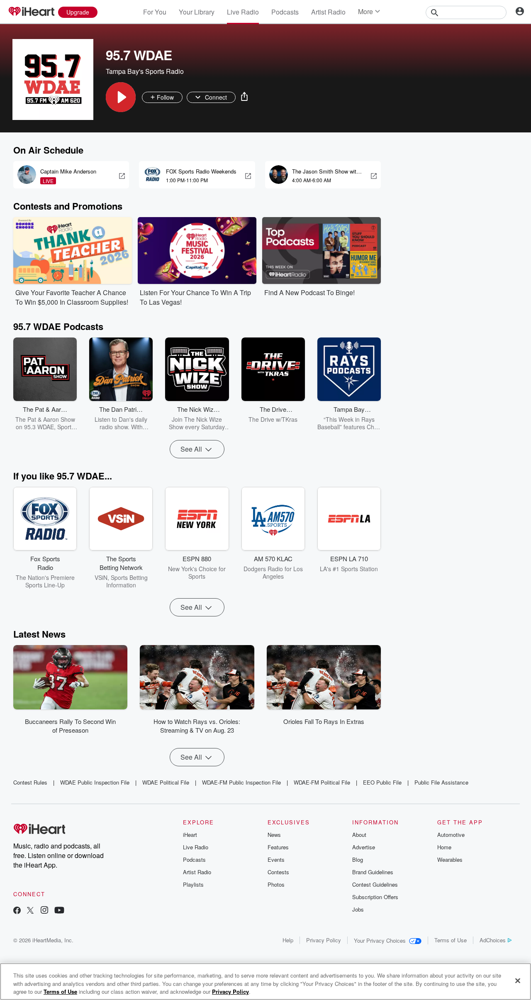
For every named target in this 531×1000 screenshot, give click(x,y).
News (274, 835)
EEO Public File (382, 782)
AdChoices (493, 940)
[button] (121, 97)
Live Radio (243, 12)
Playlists (193, 884)
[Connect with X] (30, 911)
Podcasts (285, 12)
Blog (357, 859)
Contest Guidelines (375, 884)
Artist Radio (328, 12)
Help (288, 940)
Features (278, 847)
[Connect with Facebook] (17, 911)
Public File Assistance (441, 782)
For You (154, 12)
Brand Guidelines (372, 872)
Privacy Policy (323, 940)
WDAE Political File (165, 782)
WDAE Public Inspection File (94, 782)
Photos (276, 884)
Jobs (358, 909)
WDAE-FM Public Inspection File (241, 782)
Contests (278, 872)
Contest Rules (30, 782)
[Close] (518, 980)
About (359, 835)
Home (444, 847)
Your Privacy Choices (380, 940)
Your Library (196, 12)
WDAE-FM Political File (322, 782)
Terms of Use (450, 940)
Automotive (451, 835)
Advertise (363, 847)
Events (276, 859)
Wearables (450, 859)
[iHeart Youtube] (59, 911)
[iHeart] (31, 12)
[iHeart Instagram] (44, 911)
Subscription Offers (375, 897)
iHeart (190, 835)
